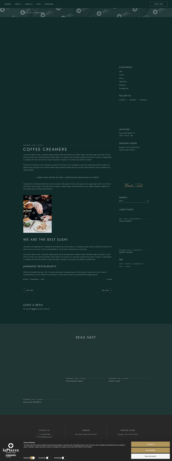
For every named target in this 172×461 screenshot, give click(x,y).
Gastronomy (123, 81)
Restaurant (34, 279)
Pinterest (122, 100)
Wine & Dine (114, 381)
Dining (121, 78)
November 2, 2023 (29, 145)
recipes (25, 279)
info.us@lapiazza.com (45, 437)
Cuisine (31, 13)
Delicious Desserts (32, 402)
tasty (42, 279)
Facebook (132, 100)
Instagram (143, 100)
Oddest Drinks (126, 252)
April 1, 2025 (123, 219)
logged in (34, 309)
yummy (128, 266)
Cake (120, 71)
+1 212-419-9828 (45, 434)
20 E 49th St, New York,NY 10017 (86, 434)
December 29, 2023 (125, 250)
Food (121, 264)
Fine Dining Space (74, 381)
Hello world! (125, 221)
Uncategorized (123, 88)
